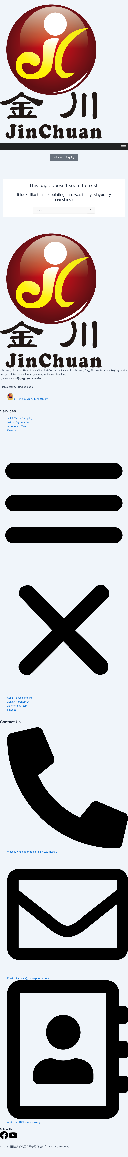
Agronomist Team (17, 426)
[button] (64, 566)
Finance (11, 430)
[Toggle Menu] (123, 146)
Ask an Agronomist (18, 422)
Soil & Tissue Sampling (20, 418)
